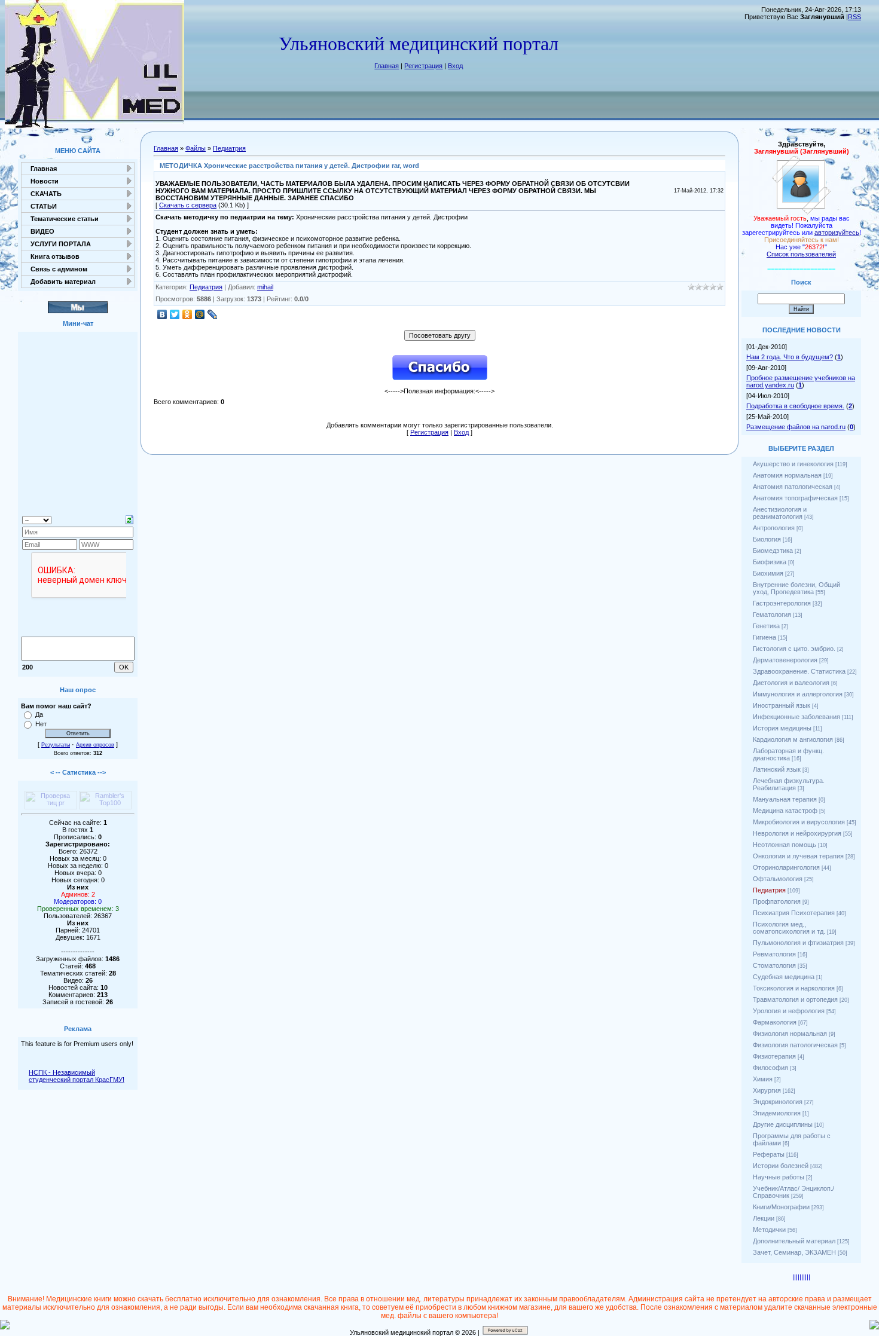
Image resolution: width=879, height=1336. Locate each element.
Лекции (763, 1218)
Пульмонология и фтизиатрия (798, 942)
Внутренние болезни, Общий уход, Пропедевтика (796, 588)
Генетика (766, 625)
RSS (854, 16)
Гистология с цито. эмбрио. (794, 648)
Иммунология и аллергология (798, 694)
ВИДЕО (42, 231)
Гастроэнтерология (782, 603)
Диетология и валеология (791, 682)
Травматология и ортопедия (795, 999)
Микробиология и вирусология (799, 822)
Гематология (772, 614)
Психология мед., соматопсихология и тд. (789, 928)
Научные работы (778, 1177)
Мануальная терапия (785, 799)
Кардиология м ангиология (793, 739)
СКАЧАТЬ (46, 193)
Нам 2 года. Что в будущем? (789, 356)
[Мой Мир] (200, 314)
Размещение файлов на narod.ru (796, 426)
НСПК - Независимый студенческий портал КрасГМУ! (76, 1076)
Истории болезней (780, 1165)
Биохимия (768, 573)
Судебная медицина (783, 976)
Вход (455, 65)
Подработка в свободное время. (795, 405)
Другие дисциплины (783, 1124)
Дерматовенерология (785, 660)
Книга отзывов (55, 256)
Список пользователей (801, 254)
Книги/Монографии (781, 1206)
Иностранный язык (781, 705)
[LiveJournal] (212, 314)
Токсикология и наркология (794, 988)
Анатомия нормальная (787, 475)
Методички (769, 1229)
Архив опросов (95, 745)
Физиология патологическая (795, 1044)
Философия (770, 1067)
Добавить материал (63, 281)
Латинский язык (777, 769)
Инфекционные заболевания (796, 716)
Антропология (774, 527)
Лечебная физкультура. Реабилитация (789, 784)
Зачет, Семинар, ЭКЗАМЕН (794, 1252)
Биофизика (769, 561)
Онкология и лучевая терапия (798, 856)
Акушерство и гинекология (793, 463)
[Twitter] (175, 314)
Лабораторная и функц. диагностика (788, 754)
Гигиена (764, 637)
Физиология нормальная (790, 1033)
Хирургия (767, 1090)
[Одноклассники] (187, 314)
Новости (44, 181)
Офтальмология (777, 878)
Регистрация (423, 65)
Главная (386, 65)
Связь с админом (58, 269)
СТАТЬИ (43, 206)
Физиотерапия (774, 1056)
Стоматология (774, 965)
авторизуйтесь (836, 232)
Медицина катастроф (785, 810)
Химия (763, 1079)
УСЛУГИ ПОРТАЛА (60, 243)
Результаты (55, 745)
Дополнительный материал (794, 1241)
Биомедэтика (773, 550)
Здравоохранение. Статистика (799, 671)
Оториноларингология (786, 867)
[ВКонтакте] (162, 314)
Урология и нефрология (789, 1010)
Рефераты (769, 1154)
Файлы (195, 148)
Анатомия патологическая (792, 486)
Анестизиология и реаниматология (780, 513)
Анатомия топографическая (795, 498)
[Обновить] (129, 518)
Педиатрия (229, 148)
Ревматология (774, 954)
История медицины (782, 728)
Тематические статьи (64, 218)
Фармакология (774, 1022)
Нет (41, 723)
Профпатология (777, 901)
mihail (265, 287)
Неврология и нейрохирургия (797, 833)
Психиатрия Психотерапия (794, 912)
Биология (767, 539)
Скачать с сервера (187, 205)
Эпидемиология (777, 1113)
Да (39, 714)
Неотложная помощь (784, 844)
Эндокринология (777, 1101)
